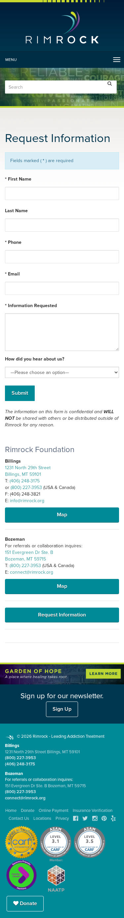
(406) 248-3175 (25, 481)
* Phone (13, 242)
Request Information (62, 615)
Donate (28, 903)
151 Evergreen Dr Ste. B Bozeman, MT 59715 (45, 786)
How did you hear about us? (34, 359)
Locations (42, 818)
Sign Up (62, 709)
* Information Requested (31, 305)
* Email (12, 274)
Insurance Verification (92, 810)
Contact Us (19, 818)
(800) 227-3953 (26, 487)
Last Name (16, 211)
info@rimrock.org (27, 500)
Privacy (62, 818)
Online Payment (53, 810)
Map (62, 514)
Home (11, 810)
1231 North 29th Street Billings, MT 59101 (42, 752)
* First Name (18, 179)
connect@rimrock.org (31, 572)
